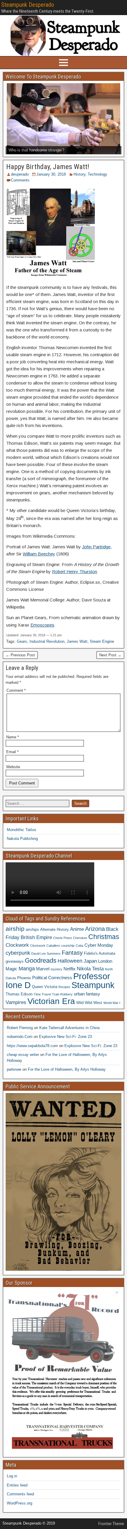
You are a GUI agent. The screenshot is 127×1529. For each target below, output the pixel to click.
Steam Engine (102, 641)
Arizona (95, 928)
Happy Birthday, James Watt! (47, 167)
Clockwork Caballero (45, 945)
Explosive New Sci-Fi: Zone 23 (65, 1036)
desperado (20, 174)
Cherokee (80, 938)
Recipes (64, 987)
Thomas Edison (19, 994)
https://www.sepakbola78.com (32, 1046)
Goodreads (40, 960)
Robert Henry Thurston (74, 571)
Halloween (70, 961)
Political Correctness (52, 977)
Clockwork (17, 945)
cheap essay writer (23, 1054)
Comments (20, 180)
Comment (16, 690)
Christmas (103, 937)
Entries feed (17, 1485)
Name (12, 737)
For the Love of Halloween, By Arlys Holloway (67, 1069)
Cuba (79, 945)
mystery (56, 969)
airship (15, 928)
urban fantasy (87, 993)
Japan (90, 961)
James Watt (77, 641)
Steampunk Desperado (27, 4)
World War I (111, 1003)
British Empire (36, 937)
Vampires (16, 1002)
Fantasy (72, 952)
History (79, 174)
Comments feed (20, 1494)
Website (13, 767)
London (105, 961)
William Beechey (39, 553)
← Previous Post (20, 655)
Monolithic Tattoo (21, 830)
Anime (77, 929)
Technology (97, 174)
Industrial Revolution (47, 641)
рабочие (14, 1069)
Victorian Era (51, 1001)
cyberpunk (18, 953)
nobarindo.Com (19, 1036)
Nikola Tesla (90, 969)
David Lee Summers (46, 953)
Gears (22, 641)
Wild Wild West (89, 1002)
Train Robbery (62, 994)
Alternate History (54, 929)
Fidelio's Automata (99, 953)
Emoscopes (42, 624)
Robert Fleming (20, 1028)
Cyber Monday (98, 945)
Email (12, 752)
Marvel (42, 968)
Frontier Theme (111, 1523)
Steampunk (93, 985)
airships (32, 929)
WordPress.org (19, 1503)
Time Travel (42, 994)
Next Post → (110, 655)
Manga (27, 968)
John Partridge (96, 546)
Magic (11, 968)
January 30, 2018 (51, 174)
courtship (67, 945)
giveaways (15, 961)
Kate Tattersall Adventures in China (69, 1028)
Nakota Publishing (22, 838)
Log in (12, 1476)
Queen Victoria (44, 987)
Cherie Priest (62, 938)
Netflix (70, 968)
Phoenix (24, 978)
